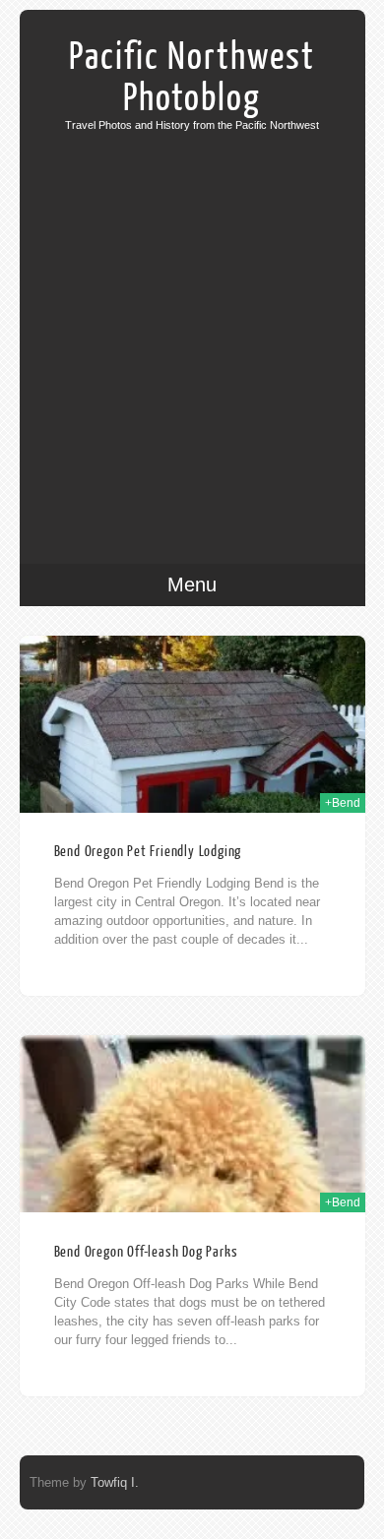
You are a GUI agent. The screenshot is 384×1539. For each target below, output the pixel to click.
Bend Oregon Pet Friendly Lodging (148, 851)
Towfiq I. (115, 1482)
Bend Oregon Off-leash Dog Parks (146, 1252)
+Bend (342, 803)
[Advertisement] (192, 332)
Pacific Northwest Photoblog (192, 77)
